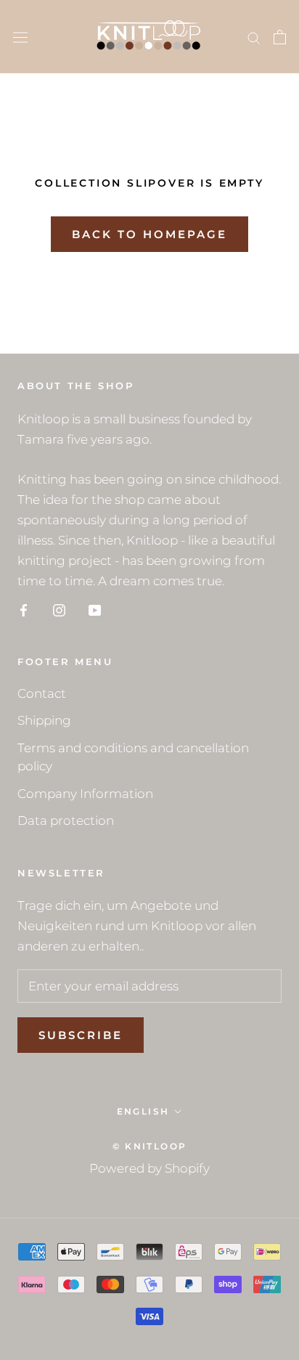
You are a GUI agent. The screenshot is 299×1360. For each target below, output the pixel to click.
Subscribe (80, 1035)
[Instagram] (59, 609)
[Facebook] (23, 609)
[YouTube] (95, 609)
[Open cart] (280, 37)
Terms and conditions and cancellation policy (133, 757)
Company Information (85, 793)
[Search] (254, 37)
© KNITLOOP (149, 1146)
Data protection (65, 820)
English (143, 1111)
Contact (41, 693)
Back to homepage (149, 234)
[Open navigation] (20, 36)
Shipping (44, 720)
